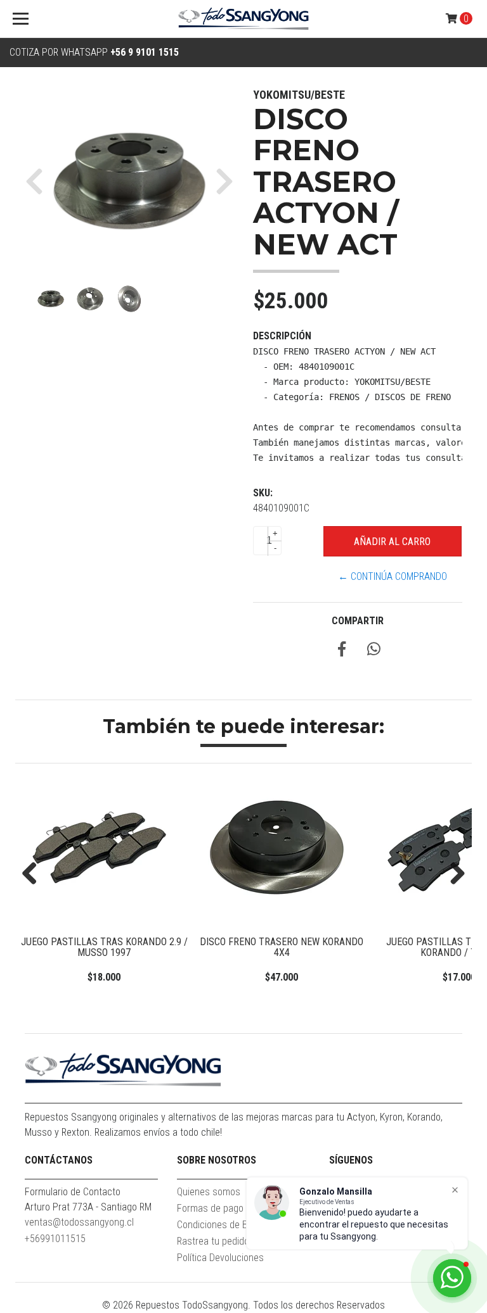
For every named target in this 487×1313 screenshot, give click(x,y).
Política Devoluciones (220, 1258)
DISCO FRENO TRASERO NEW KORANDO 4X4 (281, 947)
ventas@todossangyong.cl (79, 1222)
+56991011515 (55, 1239)
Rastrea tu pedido (213, 1241)
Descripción (282, 336)
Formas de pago (210, 1208)
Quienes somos (208, 1192)
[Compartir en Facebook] (342, 651)
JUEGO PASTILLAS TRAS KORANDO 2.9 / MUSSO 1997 (104, 947)
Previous (34, 874)
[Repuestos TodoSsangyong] (243, 19)
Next (452, 874)
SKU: (263, 493)
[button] (39, 181)
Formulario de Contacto (72, 1192)
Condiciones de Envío (220, 1225)
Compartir (358, 621)
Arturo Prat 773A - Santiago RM (88, 1207)
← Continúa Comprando (392, 576)
